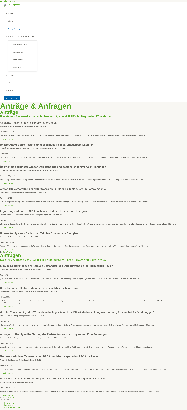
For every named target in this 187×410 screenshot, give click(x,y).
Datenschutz (9, 403)
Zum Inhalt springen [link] (7, 1)
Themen (11, 36)
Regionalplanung (18, 52)
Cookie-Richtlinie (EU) (12, 407)
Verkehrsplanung (18, 67)
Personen (11, 75)
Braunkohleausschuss (20, 44)
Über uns (11, 21)
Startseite (11, 13)
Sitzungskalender (13, 83)
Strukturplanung (18, 60)
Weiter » (10, 252)
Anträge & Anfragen (14, 29)
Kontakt (10, 90)
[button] (93, 399)
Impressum (8, 405)
